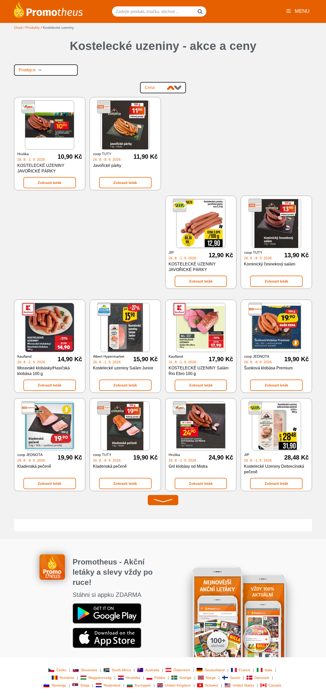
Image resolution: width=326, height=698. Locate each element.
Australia (152, 670)
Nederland (112, 685)
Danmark (261, 678)
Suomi (235, 678)
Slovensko (89, 670)
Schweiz (211, 685)
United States (243, 685)
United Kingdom (178, 685)
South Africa (121, 670)
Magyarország (100, 678)
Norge (211, 678)
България (143, 685)
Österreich (181, 670)
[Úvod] (48, 9)
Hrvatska (133, 678)
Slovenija (58, 685)
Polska (159, 678)
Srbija (84, 685)
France (244, 670)
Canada (274, 685)
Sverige (185, 678)
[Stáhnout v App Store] (107, 638)
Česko (61, 670)
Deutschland (215, 670)
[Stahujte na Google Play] (107, 613)
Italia (268, 670)
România (67, 678)
